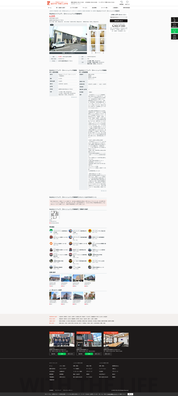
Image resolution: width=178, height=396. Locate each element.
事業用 (87, 374)
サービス (85, 7)
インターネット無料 (77, 371)
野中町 (77, 319)
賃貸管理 (51, 374)
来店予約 (53, 354)
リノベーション (102, 368)
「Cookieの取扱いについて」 (112, 394)
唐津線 (99, 321)
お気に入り (127, 4)
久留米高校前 (96, 323)
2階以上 (114, 368)
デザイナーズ (89, 371)
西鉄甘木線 (89, 63)
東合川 (57, 20)
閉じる (130, 394)
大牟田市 (105, 316)
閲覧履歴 (121, 4)
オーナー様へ (104, 7)
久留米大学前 (95, 62)
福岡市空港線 (104, 321)
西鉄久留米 (61, 323)
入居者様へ (115, 7)
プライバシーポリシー (68, 390)
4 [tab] (99, 52)
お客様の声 (61, 371)
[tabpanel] (98, 37)
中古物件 (101, 371)
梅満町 (95, 319)
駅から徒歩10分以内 (77, 377)
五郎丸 (94, 63)
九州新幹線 (78, 321)
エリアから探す (74, 7)
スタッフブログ (62, 368)
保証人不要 (88, 366)
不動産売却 (51, 379)
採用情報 (61, 374)
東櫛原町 (74, 319)
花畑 (66, 323)
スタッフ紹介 (62, 366)
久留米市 (54, 20)
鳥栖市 (65, 316)
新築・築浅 (75, 366)
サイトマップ (58, 390)
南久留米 (76, 323)
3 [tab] (98, 52)
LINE (62, 354)
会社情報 (94, 7)
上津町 (92, 319)
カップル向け (89, 377)
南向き (113, 374)
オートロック (89, 368)
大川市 (100, 316)
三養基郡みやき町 (95, 316)
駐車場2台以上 (115, 366)
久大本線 (89, 60)
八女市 (69, 316)
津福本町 (61, 319)
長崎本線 (90, 321)
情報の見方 (75, 97)
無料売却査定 (126, 7)
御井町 (65, 319)
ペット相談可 (76, 368)
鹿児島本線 (73, 321)
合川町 (69, 319)
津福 (104, 323)
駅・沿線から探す (60, 7)
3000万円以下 (102, 374)
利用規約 (51, 390)
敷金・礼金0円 (76, 374)
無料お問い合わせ (119, 20)
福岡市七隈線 (111, 321)
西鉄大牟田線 (62, 321)
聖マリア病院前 (82, 323)
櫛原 (101, 323)
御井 (93, 60)
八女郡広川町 (78, 316)
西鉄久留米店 (52, 368)
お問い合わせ (70, 354)
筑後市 (83, 316)
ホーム (49, 7)
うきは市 (88, 316)
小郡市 (73, 316)
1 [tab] (95, 52)
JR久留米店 (51, 371)
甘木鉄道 (95, 321)
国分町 (85, 319)
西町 (89, 319)
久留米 (88, 323)
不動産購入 (51, 377)
